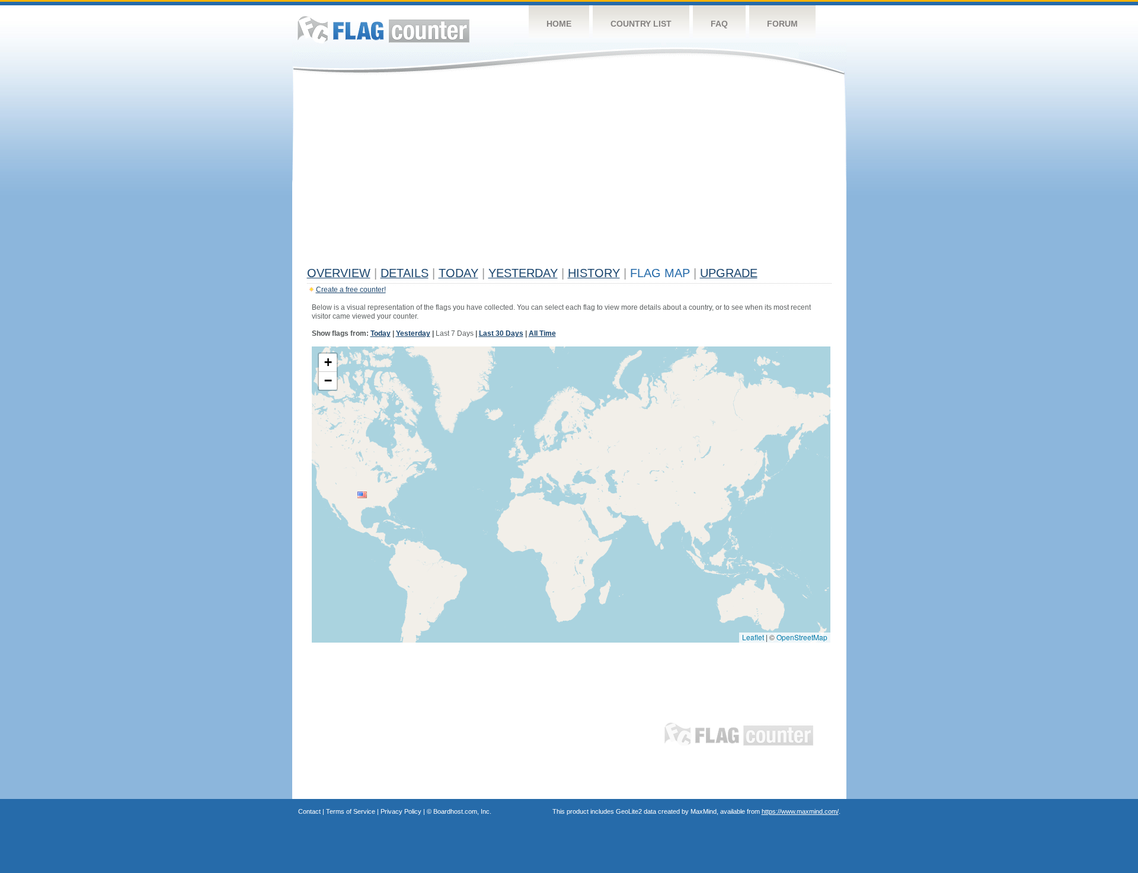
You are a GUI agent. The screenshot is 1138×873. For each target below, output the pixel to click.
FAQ (719, 23)
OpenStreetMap (801, 637)
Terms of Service (350, 811)
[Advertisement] (569, 173)
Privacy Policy (401, 811)
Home (558, 23)
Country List (641, 23)
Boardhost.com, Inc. (462, 811)
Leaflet (753, 637)
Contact (309, 811)
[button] (362, 495)
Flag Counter (383, 29)
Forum (782, 23)
